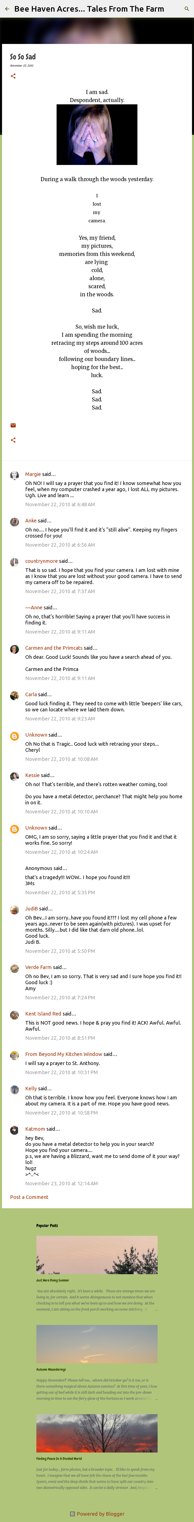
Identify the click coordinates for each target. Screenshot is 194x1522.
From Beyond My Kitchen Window (63, 1054)
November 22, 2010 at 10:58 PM (61, 1113)
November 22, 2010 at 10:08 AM (61, 759)
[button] (13, 76)
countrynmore (41, 561)
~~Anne (33, 607)
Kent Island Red (43, 1014)
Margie (33, 474)
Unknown (36, 735)
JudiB (31, 908)
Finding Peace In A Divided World (59, 1458)
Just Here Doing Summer (52, 1280)
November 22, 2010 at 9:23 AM (60, 718)
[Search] (171, 9)
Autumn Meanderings (51, 1369)
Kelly (31, 1088)
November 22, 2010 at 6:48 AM (60, 504)
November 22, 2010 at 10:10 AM (61, 811)
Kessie (32, 775)
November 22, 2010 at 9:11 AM (60, 632)
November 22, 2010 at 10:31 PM (61, 1072)
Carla (31, 694)
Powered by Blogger (100, 1514)
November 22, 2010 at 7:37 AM (60, 591)
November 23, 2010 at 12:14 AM (61, 1183)
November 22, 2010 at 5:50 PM (60, 951)
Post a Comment (29, 1197)
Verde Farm (38, 967)
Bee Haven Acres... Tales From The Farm (89, 8)
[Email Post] (13, 422)
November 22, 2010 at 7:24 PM (60, 997)
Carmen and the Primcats (54, 648)
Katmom (35, 1129)
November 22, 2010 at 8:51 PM (60, 1038)
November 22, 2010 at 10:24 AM (61, 852)
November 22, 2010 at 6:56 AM (60, 545)
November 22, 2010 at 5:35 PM (60, 892)
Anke (31, 520)
